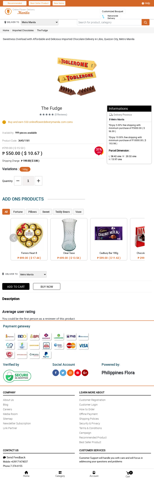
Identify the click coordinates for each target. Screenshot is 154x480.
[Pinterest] (77, 372)
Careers (7, 409)
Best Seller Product (39, 3)
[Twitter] (63, 372)
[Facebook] (55, 372)
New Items (59, 3)
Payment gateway (16, 326)
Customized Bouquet (112, 11)
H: (115, 159)
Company (9, 392)
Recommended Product (93, 437)
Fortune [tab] (18, 212)
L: (115, 156)
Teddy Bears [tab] (62, 212)
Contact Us (10, 450)
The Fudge (42, 30)
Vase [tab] (78, 212)
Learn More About (91, 392)
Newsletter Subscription (17, 423)
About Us (8, 400)
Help (147, 3)
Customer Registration (92, 400)
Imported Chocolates (23, 30)
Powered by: (111, 364)
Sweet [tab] (46, 212)
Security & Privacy (89, 423)
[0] (127, 473)
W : (129, 156)
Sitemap (8, 418)
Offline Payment (88, 414)
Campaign (85, 433)
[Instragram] (70, 372)
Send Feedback (16, 457)
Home (6, 30)
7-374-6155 (16, 466)
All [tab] (6, 212)
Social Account (63, 364)
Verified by (11, 364)
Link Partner (10, 428)
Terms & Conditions (90, 428)
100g (25, 169)
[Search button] (145, 22)
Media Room (10, 414)
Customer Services (92, 450)
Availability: (19, 132)
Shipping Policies (89, 418)
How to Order (87, 409)
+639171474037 (19, 461)
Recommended (15, 3)
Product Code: (16, 140)
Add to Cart (16, 286)
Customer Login (88, 404)
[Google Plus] (85, 372)
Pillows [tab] (32, 212)
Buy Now (47, 286)
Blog (5, 404)
